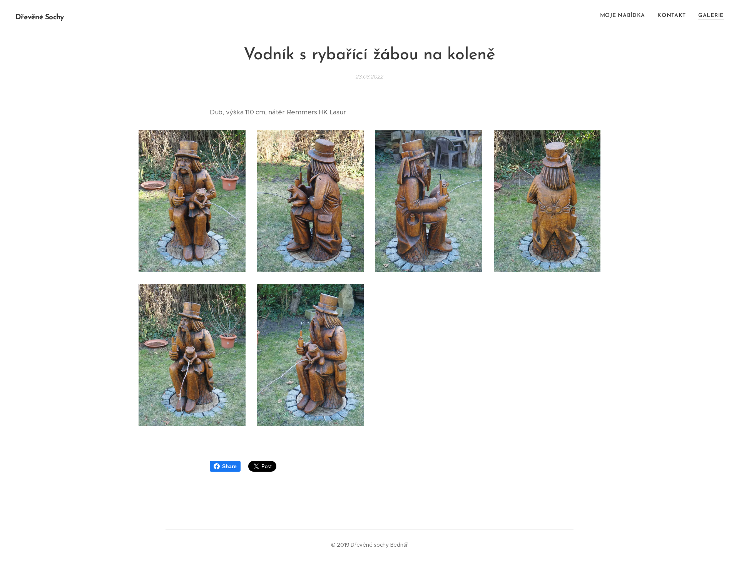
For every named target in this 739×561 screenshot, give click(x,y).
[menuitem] (624, 15)
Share (229, 466)
